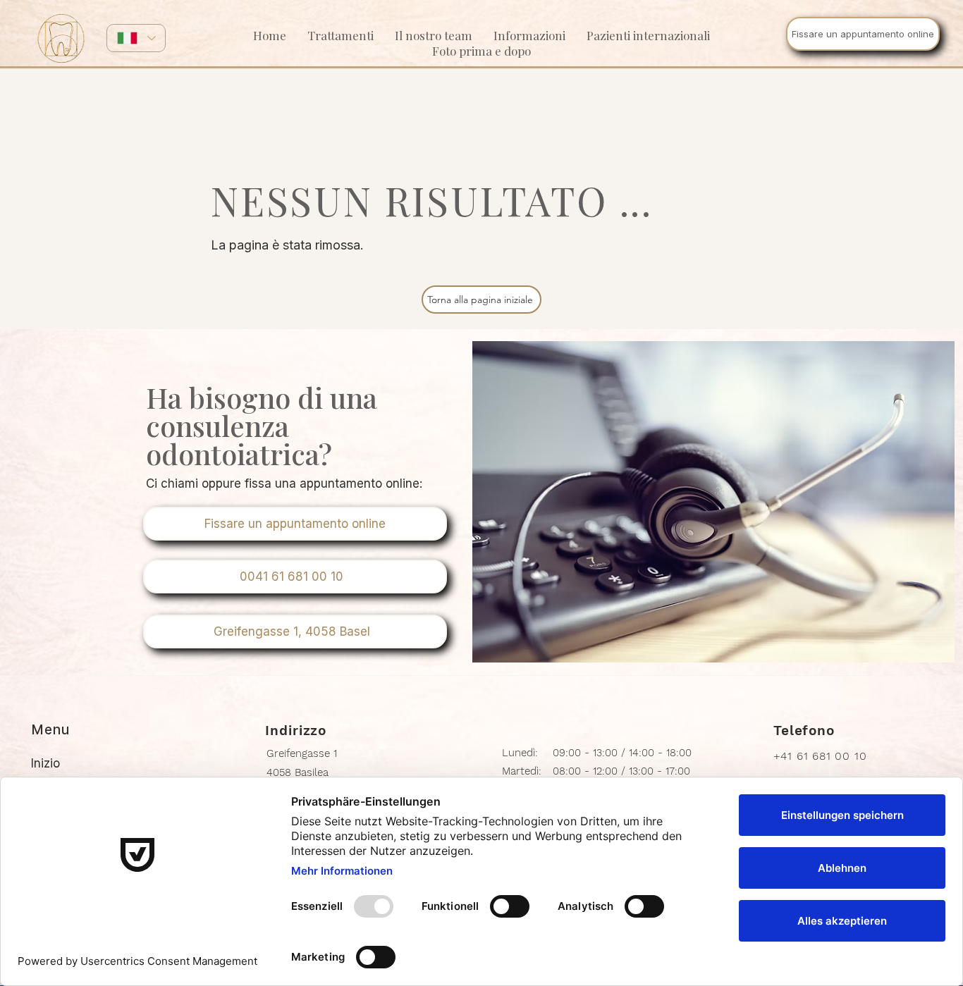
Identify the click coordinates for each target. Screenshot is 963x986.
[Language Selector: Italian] (136, 38)
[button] (529, 35)
